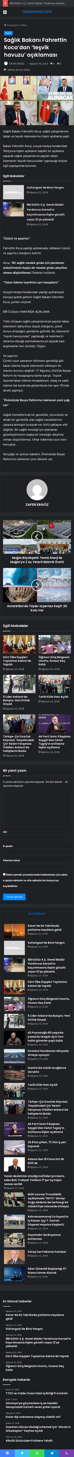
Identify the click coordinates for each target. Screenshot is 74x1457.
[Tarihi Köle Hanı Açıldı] (55, 684)
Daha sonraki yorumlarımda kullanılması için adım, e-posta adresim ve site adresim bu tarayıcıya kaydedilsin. (35, 880)
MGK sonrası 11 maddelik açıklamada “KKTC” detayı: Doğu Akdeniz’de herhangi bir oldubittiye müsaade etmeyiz (48, 1200)
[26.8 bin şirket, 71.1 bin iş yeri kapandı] (14, 1147)
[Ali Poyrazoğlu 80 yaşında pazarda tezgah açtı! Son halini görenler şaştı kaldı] (14, 1038)
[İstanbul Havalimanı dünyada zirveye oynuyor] (14, 1056)
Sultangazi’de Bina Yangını (45, 187)
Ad (5, 831)
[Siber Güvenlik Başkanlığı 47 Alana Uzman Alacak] (14, 1274)
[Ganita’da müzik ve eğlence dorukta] (14, 1073)
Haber (23, 25)
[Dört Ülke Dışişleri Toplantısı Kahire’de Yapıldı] (19, 644)
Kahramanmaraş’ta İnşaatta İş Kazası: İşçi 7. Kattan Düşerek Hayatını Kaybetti (48, 1220)
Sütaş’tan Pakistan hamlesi (47, 1252)
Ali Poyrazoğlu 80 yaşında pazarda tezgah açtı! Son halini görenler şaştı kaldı (45, 1037)
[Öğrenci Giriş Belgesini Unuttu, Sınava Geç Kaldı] (55, 644)
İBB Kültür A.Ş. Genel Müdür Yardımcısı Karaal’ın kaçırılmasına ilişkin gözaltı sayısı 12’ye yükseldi (47, 965)
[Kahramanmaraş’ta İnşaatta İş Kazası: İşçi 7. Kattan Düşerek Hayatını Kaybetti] (14, 1222)
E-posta (8, 846)
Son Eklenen (37, 913)
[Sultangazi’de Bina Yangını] (13, 192)
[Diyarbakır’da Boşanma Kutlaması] (14, 1240)
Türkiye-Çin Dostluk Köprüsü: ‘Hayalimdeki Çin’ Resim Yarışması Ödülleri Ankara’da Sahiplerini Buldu (18, 744)
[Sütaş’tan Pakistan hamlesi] (14, 1257)
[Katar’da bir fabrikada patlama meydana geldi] (14, 931)
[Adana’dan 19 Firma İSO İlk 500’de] (14, 1164)
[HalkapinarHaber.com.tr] (37, 12)
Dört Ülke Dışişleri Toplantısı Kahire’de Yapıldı (17, 660)
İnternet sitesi (11, 860)
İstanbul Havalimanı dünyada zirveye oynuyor (48, 1053)
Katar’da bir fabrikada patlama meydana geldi (44, 928)
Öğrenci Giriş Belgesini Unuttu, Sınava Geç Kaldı (54, 660)
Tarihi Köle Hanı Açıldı (53, 697)
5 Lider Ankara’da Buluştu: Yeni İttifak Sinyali (16, 700)
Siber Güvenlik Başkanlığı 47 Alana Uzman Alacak (47, 1271)
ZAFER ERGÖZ (16, 63)
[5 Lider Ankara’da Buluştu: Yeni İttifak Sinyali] (19, 684)
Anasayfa (12, 25)
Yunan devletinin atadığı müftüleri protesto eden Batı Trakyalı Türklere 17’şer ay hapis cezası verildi (34, 1180)
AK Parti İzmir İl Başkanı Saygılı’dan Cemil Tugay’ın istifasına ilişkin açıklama (55, 742)
